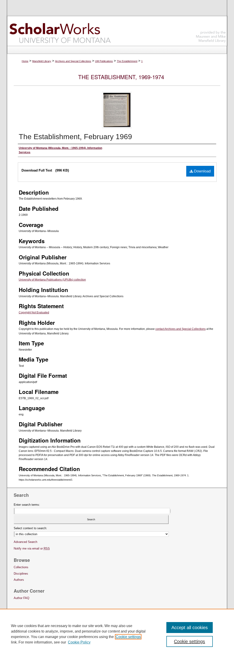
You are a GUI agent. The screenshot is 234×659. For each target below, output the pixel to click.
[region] (117, 634)
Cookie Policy (79, 642)
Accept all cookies (189, 627)
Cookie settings (128, 637)
